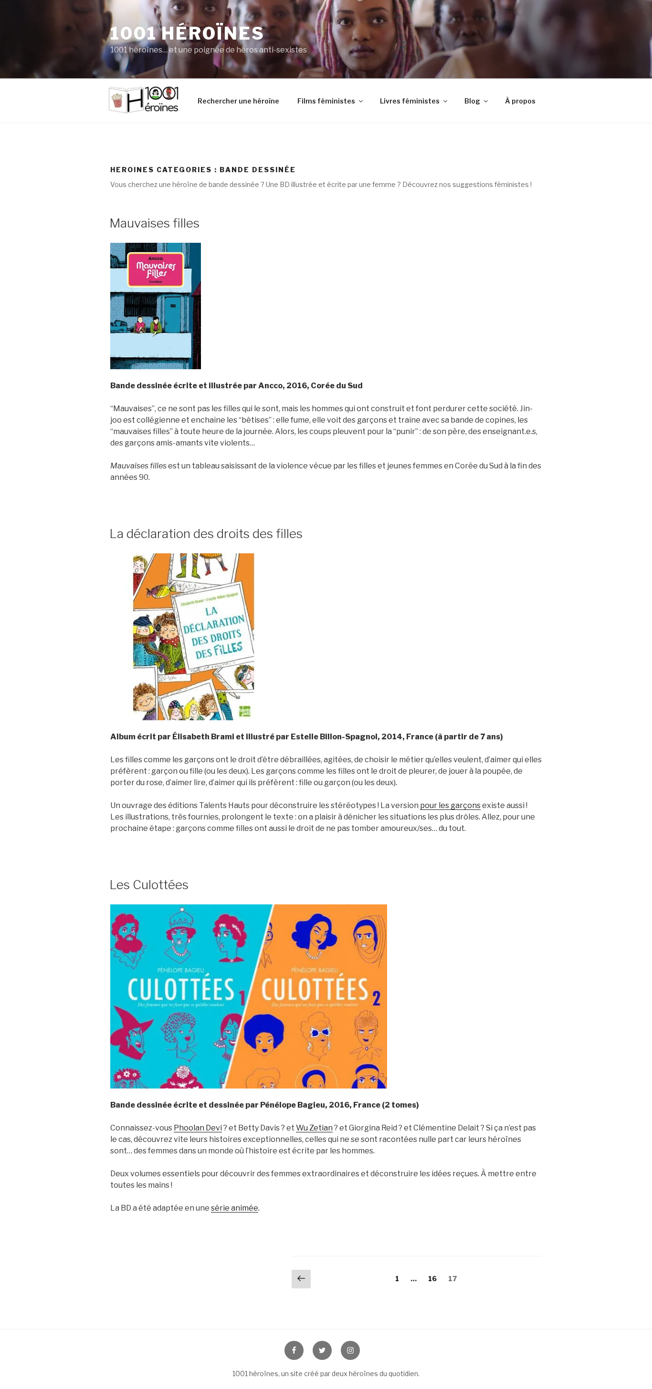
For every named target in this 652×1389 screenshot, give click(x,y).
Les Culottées (149, 884)
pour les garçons (450, 805)
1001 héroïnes (187, 33)
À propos (520, 101)
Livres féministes (410, 101)
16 (435, 1278)
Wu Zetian (314, 1127)
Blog (472, 101)
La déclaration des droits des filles (206, 533)
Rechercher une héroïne (238, 101)
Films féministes (326, 101)
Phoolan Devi (198, 1127)
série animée (234, 1208)
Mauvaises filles (154, 223)
